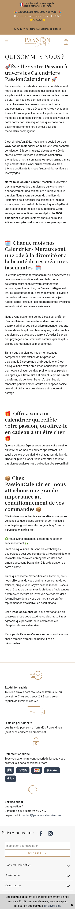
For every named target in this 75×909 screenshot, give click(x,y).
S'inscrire (37, 852)
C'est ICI (37, 19)
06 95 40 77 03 (21, 29)
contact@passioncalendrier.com (46, 29)
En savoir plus (52, 905)
